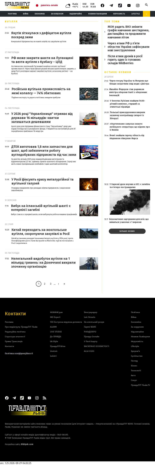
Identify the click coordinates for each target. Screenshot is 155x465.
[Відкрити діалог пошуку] (146, 5)
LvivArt (53, 356)
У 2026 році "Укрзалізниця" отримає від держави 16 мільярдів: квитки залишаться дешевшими (42, 118)
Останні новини (117, 72)
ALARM (53, 327)
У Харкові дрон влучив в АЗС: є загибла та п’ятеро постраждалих (130, 186)
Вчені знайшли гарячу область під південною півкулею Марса (127, 137)
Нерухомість (119, 14)
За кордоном (57, 14)
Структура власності (15, 336)
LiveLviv (53, 351)
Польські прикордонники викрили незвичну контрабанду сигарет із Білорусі (127, 115)
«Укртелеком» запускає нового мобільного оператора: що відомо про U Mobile (130, 127)
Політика (12, 14)
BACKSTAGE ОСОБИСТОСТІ (96, 346)
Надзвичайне (75, 14)
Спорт (134, 380)
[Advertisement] (127, 161)
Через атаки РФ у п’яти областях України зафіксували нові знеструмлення (128, 47)
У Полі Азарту (90, 341)
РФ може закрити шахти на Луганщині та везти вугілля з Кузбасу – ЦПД (42, 60)
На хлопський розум (94, 322)
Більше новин (127, 231)
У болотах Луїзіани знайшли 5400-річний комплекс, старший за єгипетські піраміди (127, 104)
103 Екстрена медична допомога (66, 322)
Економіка (40, 14)
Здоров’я (135, 351)
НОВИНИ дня (56, 312)
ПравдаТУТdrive (57, 346)
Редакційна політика (15, 331)
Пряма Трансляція (13, 341)
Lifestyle (135, 14)
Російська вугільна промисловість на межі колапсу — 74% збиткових (41, 91)
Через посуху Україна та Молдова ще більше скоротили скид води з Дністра (129, 82)
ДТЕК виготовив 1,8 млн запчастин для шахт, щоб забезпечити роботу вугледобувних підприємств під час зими (43, 151)
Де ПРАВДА (55, 336)
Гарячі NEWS (90, 327)
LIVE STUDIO (56, 331)
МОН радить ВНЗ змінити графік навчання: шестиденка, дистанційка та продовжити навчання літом (128, 32)
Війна (25, 14)
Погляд (134, 361)
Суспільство (136, 356)
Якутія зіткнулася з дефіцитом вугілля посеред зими (41, 35)
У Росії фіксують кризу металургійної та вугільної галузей (43, 181)
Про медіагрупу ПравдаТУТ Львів (21, 327)
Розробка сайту (19, 444)
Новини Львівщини (97, 14)
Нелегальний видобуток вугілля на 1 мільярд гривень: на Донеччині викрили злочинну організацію (43, 263)
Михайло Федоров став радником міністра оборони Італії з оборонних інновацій (128, 92)
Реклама (9, 322)
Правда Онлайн (91, 336)
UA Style (54, 341)
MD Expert (55, 317)
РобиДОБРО (90, 331)
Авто (133, 375)
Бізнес (134, 365)
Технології (136, 370)
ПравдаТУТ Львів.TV (140, 385)
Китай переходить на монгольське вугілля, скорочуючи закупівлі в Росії (41, 232)
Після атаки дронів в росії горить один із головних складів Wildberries (125, 59)
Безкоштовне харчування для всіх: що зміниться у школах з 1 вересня (129, 220)
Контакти (15, 313)
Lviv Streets (89, 317)
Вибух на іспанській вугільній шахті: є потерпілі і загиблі (41, 208)
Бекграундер (90, 312)
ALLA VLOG (89, 351)
